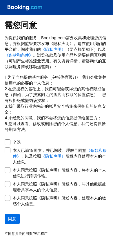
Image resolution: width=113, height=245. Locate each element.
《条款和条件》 (19, 55)
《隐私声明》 (53, 49)
